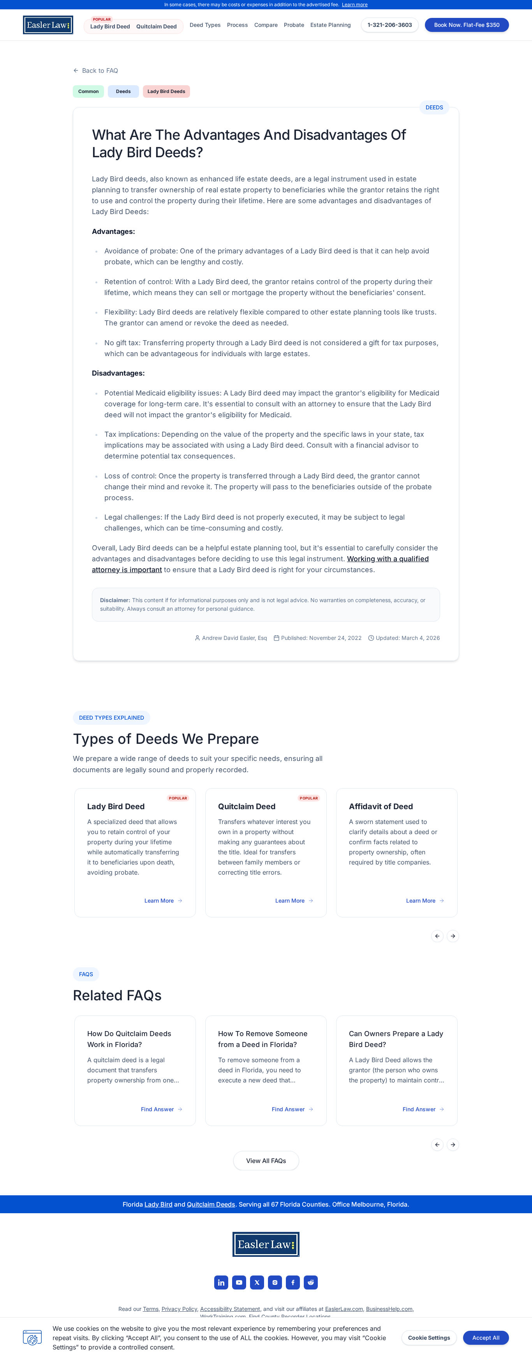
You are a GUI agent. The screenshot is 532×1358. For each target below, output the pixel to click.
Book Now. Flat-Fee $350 (467, 24)
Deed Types (205, 24)
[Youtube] (239, 1282)
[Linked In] (221, 1282)
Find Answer (157, 1109)
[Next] (453, 936)
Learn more (355, 4)
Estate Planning (330, 24)
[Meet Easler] (257, 1282)
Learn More (163, 901)
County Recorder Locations (296, 1316)
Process (237, 24)
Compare (266, 24)
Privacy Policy (179, 1308)
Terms (151, 1308)
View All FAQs (266, 1161)
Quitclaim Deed (156, 26)
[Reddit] (311, 1282)
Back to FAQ (100, 70)
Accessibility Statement (230, 1308)
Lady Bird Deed (110, 26)
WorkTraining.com (223, 1316)
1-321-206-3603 (390, 24)
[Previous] (437, 936)
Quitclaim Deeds (211, 1204)
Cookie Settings (429, 1337)
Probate (294, 24)
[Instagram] (275, 1282)
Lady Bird (158, 1204)
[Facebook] (293, 1282)
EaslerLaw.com (344, 1308)
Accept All (486, 1337)
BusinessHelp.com (389, 1308)
